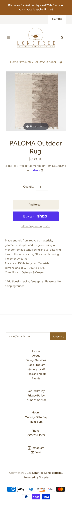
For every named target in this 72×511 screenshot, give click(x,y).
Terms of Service (36, 400)
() (57, 19)
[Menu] (8, 38)
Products (26, 62)
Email (37, 452)
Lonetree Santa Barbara (47, 472)
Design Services (36, 360)
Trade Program (36, 365)
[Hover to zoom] (36, 101)
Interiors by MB (36, 369)
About (36, 355)
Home (14, 62)
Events (36, 378)
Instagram (37, 448)
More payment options (35, 226)
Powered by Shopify (36, 477)
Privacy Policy (36, 395)
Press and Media (36, 374)
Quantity (28, 186)
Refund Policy (36, 391)
